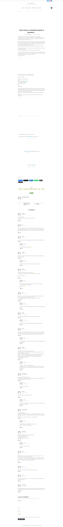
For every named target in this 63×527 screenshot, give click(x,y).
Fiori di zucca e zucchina (30, 151)
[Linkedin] (51, 1)
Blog (38, 34)
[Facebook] (47, 1)
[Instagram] (50, 1)
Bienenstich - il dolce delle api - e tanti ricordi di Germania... (27, 204)
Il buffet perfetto (30, 136)
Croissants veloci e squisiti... (36, 204)
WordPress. (27, 525)
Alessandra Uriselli (29, 34)
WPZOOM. (40, 525)
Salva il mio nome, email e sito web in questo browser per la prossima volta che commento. (29, 517)
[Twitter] (49, 1)
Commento (20, 500)
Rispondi (19, 232)
